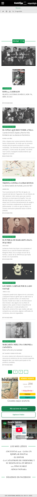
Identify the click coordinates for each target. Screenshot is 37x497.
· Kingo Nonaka (19, 469)
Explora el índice (18, 415)
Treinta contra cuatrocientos (17, 183)
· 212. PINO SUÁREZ (18, 466)
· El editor (18, 457)
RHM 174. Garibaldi (11, 92)
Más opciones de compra (18, 409)
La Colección (7, 88)
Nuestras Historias (9, 126)
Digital (27, 397)
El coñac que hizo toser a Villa (17, 130)
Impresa (27, 394)
